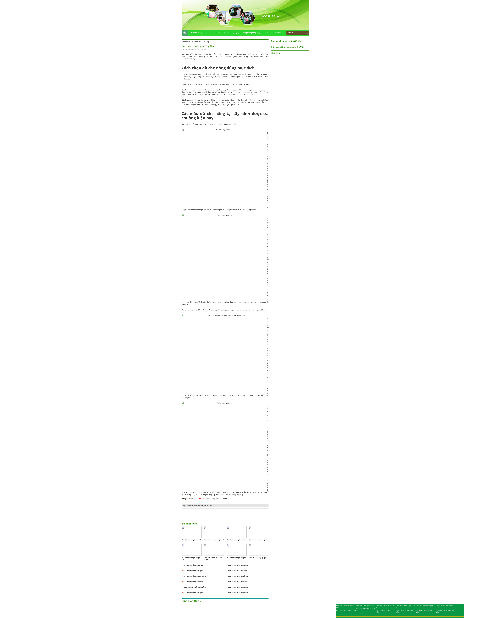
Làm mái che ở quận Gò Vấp (346, 610)
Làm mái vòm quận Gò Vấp (365, 608)
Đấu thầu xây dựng (231, 33)
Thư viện (267, 33)
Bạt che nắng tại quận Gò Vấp (385, 611)
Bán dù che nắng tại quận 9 (238, 565)
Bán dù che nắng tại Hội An (193, 582)
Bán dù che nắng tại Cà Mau (238, 571)
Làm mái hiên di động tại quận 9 (194, 587)
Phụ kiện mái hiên (212, 33)
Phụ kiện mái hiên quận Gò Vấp (425, 611)
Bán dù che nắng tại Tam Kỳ (238, 582)
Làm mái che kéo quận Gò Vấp (425, 607)
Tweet (224, 498)
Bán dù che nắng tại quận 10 (193, 571)
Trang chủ (185, 42)
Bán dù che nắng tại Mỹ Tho (238, 576)
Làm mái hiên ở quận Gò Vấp (404, 611)
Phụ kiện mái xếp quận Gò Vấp (445, 611)
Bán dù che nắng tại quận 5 (238, 587)
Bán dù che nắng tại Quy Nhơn (194, 576)
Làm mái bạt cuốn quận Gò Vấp (405, 607)
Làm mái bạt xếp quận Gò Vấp (385, 607)
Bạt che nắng (196, 33)
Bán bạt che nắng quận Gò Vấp (286, 41)
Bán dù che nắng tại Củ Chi (193, 565)
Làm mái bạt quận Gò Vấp (365, 606)
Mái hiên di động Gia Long (200, 42)
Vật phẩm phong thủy (251, 33)
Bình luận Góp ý (191, 601)
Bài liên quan (190, 523)
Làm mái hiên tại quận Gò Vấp (345, 607)
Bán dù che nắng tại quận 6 (193, 593)
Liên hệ (278, 33)
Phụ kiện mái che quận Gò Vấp (445, 607)
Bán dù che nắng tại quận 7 (238, 593)
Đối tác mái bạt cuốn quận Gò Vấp (287, 47)
